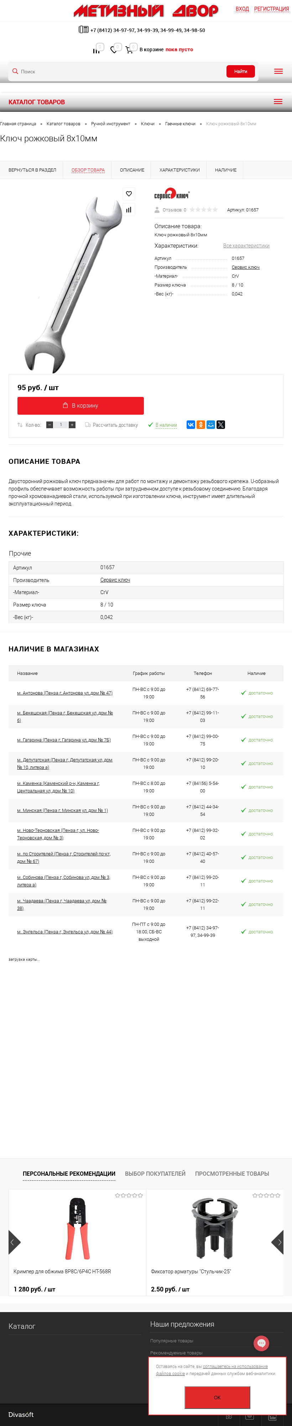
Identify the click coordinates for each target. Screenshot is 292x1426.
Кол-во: (33, 424)
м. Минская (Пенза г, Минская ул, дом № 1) (62, 810)
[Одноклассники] (201, 424)
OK (217, 1397)
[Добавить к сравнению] (128, 209)
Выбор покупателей (155, 1174)
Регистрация (271, 9)
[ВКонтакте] (191, 424)
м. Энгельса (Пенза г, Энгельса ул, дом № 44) (65, 931)
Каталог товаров (37, 102)
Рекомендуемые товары (176, 1353)
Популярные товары (171, 1340)
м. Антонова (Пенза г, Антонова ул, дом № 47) (65, 693)
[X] (221, 424)
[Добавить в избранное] (128, 194)
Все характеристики (246, 245)
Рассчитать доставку (115, 424)
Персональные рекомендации (69, 1174)
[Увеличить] (73, 285)
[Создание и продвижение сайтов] (21, 1415)
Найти (240, 71)
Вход (242, 9)
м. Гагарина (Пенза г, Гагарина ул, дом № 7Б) (64, 740)
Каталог (22, 1326)
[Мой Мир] (211, 424)
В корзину (85, 405)
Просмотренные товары (232, 1174)
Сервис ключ (246, 267)
